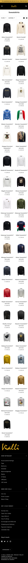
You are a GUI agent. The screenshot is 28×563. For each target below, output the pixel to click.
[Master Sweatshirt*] (21, 50)
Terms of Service (6, 556)
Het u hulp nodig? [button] (7, 506)
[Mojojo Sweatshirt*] (7, 380)
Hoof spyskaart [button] (6, 455)
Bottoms (3, 466)
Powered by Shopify (7, 559)
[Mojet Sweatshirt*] (21, 137)
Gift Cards (4, 482)
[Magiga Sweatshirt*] (21, 402)
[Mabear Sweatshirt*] (21, 359)
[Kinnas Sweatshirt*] (21, 293)
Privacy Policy (19, 554)
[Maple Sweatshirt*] (7, 293)
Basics (3, 474)
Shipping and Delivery (7, 524)
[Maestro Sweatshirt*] (21, 315)
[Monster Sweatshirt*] (21, 115)
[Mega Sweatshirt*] (21, 71)
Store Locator (5, 496)
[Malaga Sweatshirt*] (21, 93)
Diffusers (3, 479)
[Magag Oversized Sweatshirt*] (7, 137)
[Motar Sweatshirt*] (21, 248)
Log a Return (5, 516)
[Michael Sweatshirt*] (7, 402)
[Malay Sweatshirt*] (7, 270)
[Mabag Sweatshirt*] (7, 337)
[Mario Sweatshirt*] (7, 93)
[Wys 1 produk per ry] (24, 18)
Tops (2, 463)
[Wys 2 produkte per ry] (26, 18)
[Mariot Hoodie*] (21, 28)
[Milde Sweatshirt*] (21, 226)
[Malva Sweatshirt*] (21, 337)
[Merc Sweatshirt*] (7, 71)
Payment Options (6, 527)
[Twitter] (4, 541)
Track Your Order (6, 513)
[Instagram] (10, 541)
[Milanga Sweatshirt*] (7, 248)
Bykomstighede (6, 471)
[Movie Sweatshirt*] (7, 424)
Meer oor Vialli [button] (6, 489)
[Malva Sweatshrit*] (7, 28)
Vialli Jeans (6, 554)
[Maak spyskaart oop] (3, 6)
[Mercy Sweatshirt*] (7, 359)
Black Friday (4, 499)
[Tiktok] (7, 541)
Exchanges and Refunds (8, 521)
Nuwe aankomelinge (7, 460)
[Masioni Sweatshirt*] (21, 270)
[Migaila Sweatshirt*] (7, 182)
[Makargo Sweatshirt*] (7, 204)
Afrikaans (5, 549)
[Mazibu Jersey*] (7, 315)
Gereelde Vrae (5, 529)
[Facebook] (2, 541)
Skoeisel (3, 468)
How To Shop (5, 519)
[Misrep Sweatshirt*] (21, 182)
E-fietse (3, 477)
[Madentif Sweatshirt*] (7, 161)
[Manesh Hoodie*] (7, 50)
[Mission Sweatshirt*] (7, 115)
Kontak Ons (4, 511)
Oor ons (3, 494)
